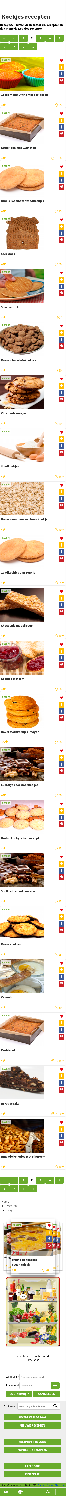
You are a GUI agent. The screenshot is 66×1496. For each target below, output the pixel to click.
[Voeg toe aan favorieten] (61, 61)
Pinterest (32, 1474)
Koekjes (10, 1210)
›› (33, 47)
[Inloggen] (55, 1385)
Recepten (11, 1206)
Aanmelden (46, 1394)
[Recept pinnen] (61, 81)
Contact (41, 1485)
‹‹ (4, 38)
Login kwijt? (19, 1394)
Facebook (32, 1466)
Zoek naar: (10, 1406)
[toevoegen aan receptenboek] (61, 67)
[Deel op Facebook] (61, 74)
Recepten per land (32, 1442)
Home (5, 1201)
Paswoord (12, 1385)
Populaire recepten (32, 1450)
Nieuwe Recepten (32, 1425)
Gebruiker (12, 1377)
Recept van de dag (32, 1417)
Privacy (50, 1485)
